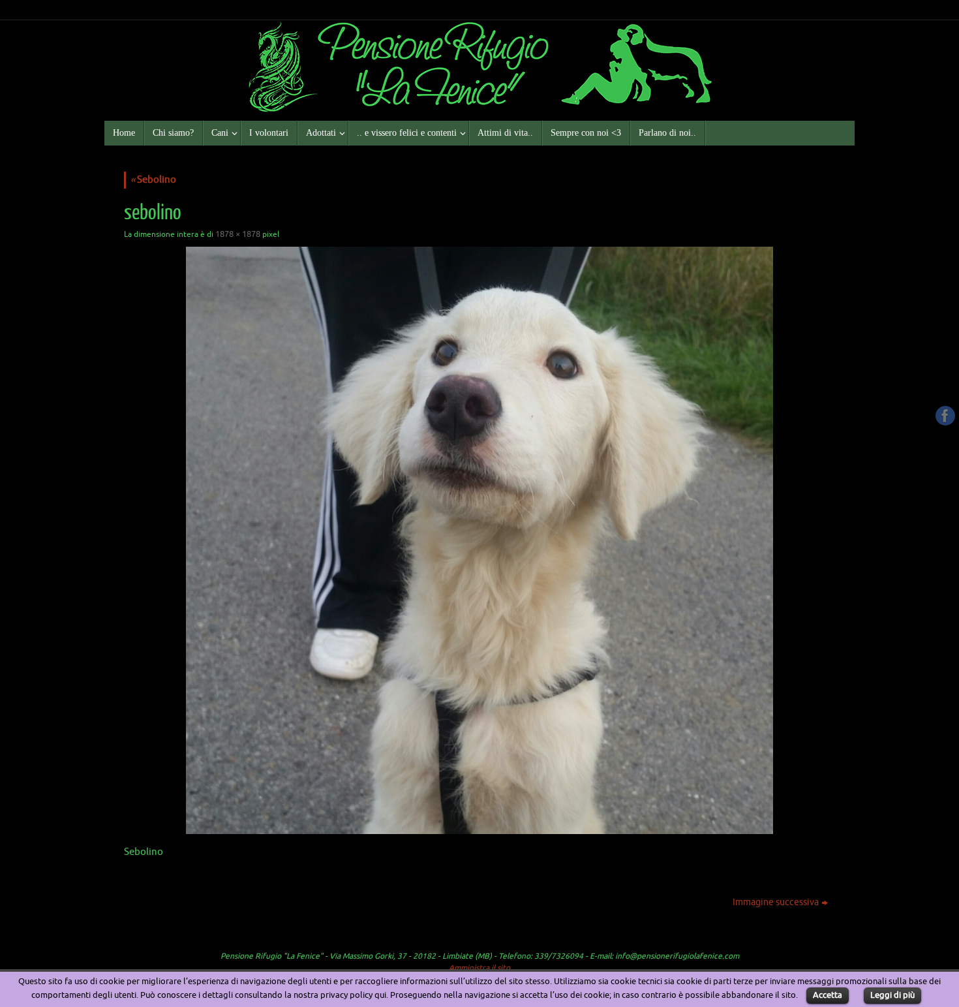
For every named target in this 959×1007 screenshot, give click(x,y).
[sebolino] (479, 540)
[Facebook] (945, 416)
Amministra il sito (479, 968)
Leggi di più (892, 994)
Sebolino (153, 180)
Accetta (827, 994)
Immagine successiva (776, 902)
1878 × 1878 (237, 234)
